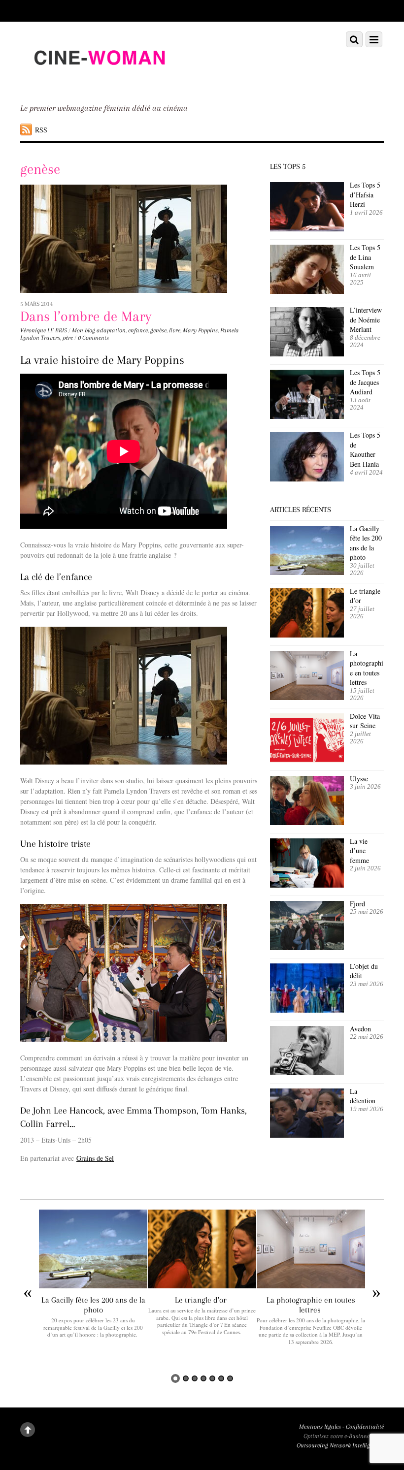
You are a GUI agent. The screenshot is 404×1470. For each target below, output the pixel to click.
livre (174, 330)
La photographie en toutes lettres (366, 668)
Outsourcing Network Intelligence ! (340, 1445)
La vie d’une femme (359, 850)
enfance (138, 330)
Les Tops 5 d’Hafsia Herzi (365, 194)
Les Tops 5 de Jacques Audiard (365, 382)
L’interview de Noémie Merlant (366, 319)
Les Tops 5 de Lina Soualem (365, 257)
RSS (41, 129)
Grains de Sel (95, 1158)
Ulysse (359, 778)
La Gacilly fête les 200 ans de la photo (366, 543)
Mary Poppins (200, 330)
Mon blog (83, 330)
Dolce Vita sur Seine (365, 721)
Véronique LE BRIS (43, 330)
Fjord (357, 903)
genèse (158, 330)
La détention (362, 1096)
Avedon (361, 1028)
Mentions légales (320, 1426)
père (68, 337)
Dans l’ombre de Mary (85, 316)
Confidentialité (365, 1426)
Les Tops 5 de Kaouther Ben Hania (365, 449)
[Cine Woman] (99, 82)
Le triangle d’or (365, 596)
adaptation (111, 330)
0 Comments (93, 337)
